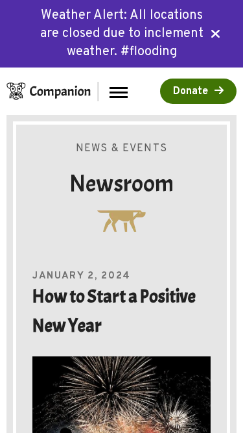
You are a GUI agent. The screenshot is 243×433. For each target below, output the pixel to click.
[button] (118, 91)
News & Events (121, 148)
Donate (190, 91)
